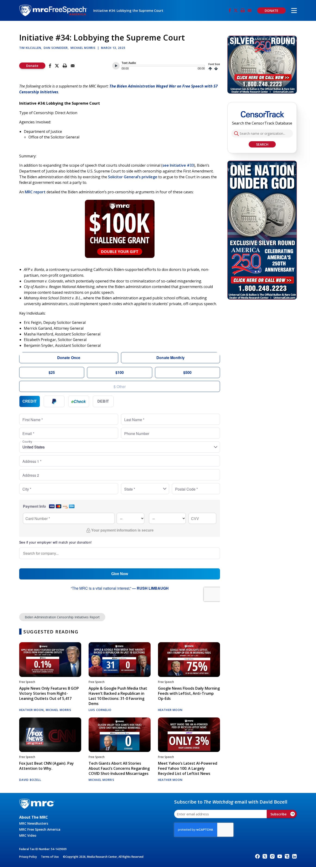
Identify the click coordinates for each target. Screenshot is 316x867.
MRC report (35, 191)
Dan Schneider (56, 48)
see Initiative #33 (178, 165)
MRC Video (27, 835)
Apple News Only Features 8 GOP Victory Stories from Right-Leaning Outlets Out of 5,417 (49, 693)
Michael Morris (83, 48)
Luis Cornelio (100, 710)
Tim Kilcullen (30, 48)
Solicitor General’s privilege (132, 176)
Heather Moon (31, 710)
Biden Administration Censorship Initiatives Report (62, 617)
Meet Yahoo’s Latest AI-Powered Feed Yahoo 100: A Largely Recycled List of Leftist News (187, 768)
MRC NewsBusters (33, 823)
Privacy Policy (28, 857)
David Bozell (30, 780)
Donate (32, 65)
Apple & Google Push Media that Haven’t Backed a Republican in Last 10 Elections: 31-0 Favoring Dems (118, 696)
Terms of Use (50, 857)
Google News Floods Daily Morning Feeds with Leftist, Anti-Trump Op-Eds (189, 693)
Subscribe (278, 814)
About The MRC (33, 817)
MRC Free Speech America (39, 829)
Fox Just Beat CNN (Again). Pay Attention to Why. (46, 766)
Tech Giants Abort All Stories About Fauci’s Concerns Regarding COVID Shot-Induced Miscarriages (119, 768)
